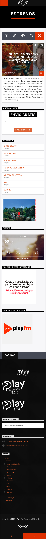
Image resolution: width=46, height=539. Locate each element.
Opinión (9, 475)
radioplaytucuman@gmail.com (17, 445)
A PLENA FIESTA (11, 161)
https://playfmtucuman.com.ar (17, 441)
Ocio (8, 486)
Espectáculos (11, 470)
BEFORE (7, 190)
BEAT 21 (7, 182)
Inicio (7, 458)
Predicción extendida (23, 258)
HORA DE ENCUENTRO (14, 168)
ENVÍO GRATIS (10, 146)
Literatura (10, 492)
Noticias (6, 45)
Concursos (9, 501)
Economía (10, 472)
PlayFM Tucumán (9, 72)
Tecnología (10, 498)
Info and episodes (23, 130)
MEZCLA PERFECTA (13, 175)
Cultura (9, 489)
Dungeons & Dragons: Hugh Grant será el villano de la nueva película (23, 58)
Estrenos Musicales (13, 464)
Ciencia (9, 495)
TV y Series (26, 45)
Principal (16, 45)
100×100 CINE (10, 153)
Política (9, 478)
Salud (8, 484)
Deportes (9, 467)
